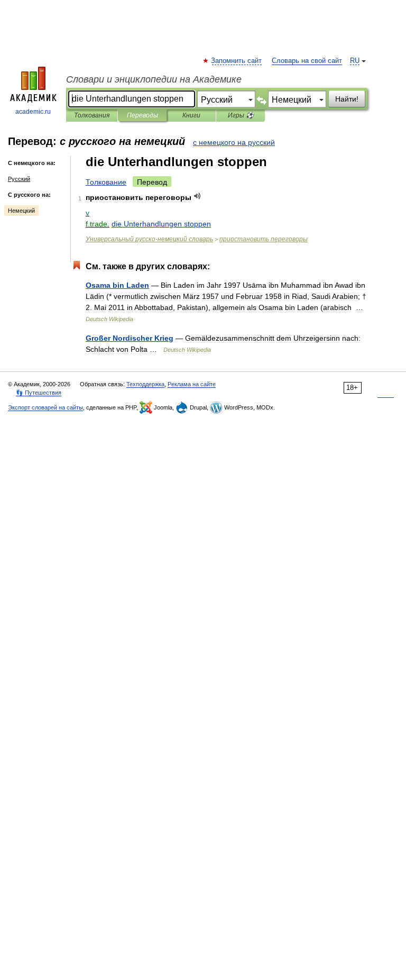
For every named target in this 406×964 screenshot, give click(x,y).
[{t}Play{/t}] (197, 196)
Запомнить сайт (237, 61)
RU (354, 61)
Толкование (106, 182)
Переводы (142, 115)
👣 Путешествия (38, 392)
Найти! (346, 99)
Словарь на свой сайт (307, 61)
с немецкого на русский (234, 142)
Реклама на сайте (192, 384)
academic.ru (33, 111)
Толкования (91, 115)
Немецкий (21, 210)
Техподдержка (145, 384)
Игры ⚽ (241, 115)
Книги (191, 115)
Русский (19, 179)
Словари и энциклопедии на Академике (154, 79)
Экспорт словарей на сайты (45, 407)
